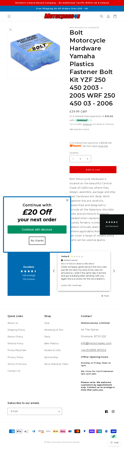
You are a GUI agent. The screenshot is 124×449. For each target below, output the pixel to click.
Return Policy (15, 336)
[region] (84, 271)
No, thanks (37, 240)
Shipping (87, 124)
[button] (9, 16)
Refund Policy (16, 343)
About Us (13, 323)
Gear (47, 323)
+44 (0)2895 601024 (93, 350)
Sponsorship (51, 357)
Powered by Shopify (71, 442)
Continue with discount (37, 229)
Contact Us (14, 371)
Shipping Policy (16, 329)
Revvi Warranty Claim (56, 364)
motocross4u (56, 442)
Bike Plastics (51, 343)
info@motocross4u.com (96, 343)
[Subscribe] (58, 411)
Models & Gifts (52, 350)
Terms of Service (17, 364)
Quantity (74, 153)
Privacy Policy (15, 357)
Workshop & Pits (53, 329)
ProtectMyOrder (17, 350)
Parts (47, 336)
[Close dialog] (67, 200)
